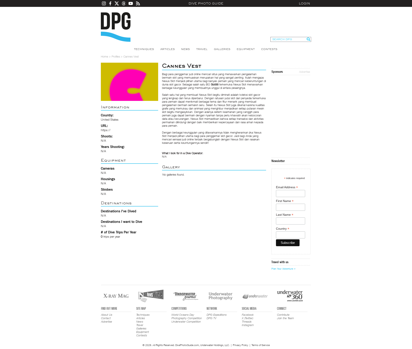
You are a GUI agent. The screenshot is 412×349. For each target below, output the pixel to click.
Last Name (284, 215)
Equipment (246, 49)
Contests (269, 49)
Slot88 (214, 84)
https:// (106, 130)
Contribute (283, 314)
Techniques (144, 49)
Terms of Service (260, 345)
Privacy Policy (240, 345)
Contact (106, 318)
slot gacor (226, 136)
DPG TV (212, 318)
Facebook (248, 314)
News (185, 49)
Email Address (287, 187)
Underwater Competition (186, 321)
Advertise (304, 71)
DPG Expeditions (217, 314)
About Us (106, 314)
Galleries (222, 49)
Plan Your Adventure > (283, 268)
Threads (246, 321)
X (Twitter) (247, 318)
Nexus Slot (205, 94)
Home (104, 56)
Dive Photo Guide (206, 3)
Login (304, 3)
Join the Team (285, 318)
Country (282, 229)
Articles (167, 49)
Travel (202, 49)
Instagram (248, 325)
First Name (285, 201)
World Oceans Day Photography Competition (186, 316)
